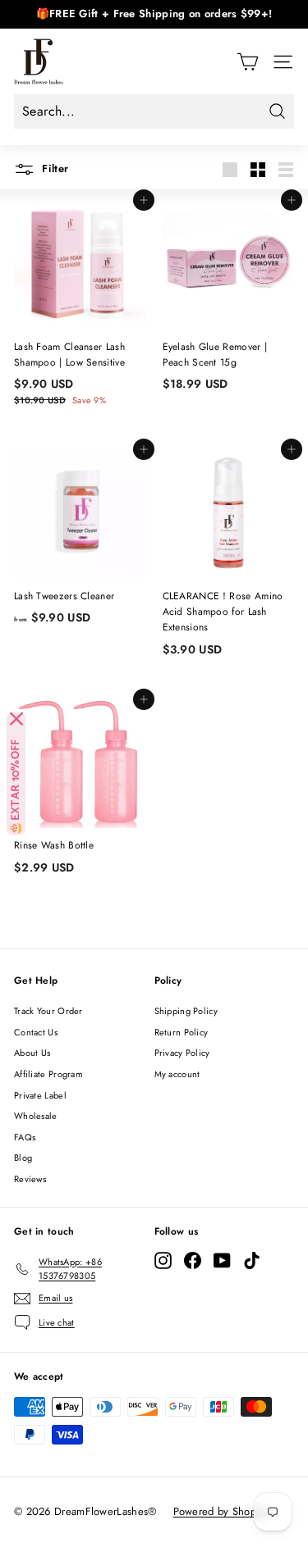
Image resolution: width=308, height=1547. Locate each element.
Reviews (30, 1178)
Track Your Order (48, 1010)
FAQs (24, 1137)
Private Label (40, 1095)
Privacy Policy (182, 1052)
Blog (23, 1157)
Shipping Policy (186, 1010)
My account (177, 1074)
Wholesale (35, 1115)
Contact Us (35, 1032)
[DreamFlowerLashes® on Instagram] (163, 1260)
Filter (53, 168)
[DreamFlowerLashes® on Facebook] (192, 1260)
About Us (32, 1052)
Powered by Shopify (220, 1511)
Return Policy (181, 1032)
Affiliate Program (48, 1074)
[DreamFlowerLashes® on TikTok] (251, 1260)
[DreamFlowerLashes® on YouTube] (222, 1260)
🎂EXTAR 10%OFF (16, 787)
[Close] (16, 719)
